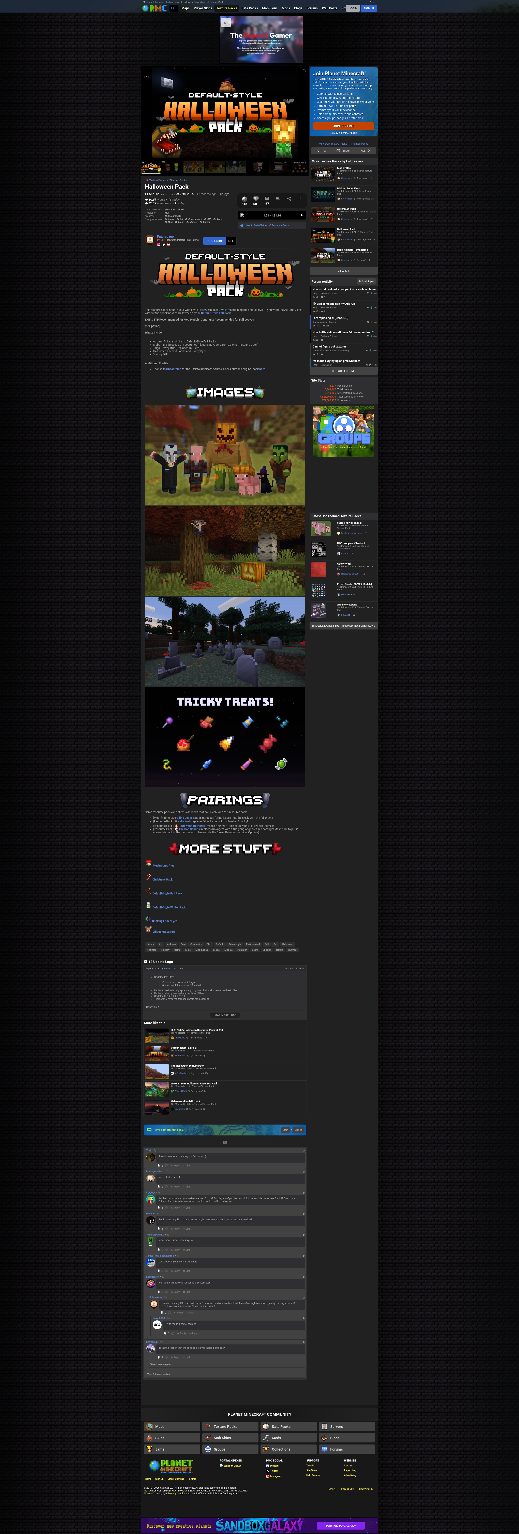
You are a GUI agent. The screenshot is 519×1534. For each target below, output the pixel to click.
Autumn (171, 944)
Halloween (287, 944)
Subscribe (215, 241)
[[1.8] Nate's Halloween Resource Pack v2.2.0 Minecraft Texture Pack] (157, 1036)
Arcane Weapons (347, 655)
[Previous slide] (149, 114)
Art (160, 944)
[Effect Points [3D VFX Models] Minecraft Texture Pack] (323, 642)
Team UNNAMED (155, 1234)
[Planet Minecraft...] (172, 8)
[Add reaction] (166, 1165)
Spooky (267, 950)
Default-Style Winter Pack (169, 907)
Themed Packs (178, 180)
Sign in (298, 1130)
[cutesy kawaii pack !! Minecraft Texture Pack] (323, 581)
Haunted (152, 950)
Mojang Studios (177, 1493)
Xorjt (148, 1150)
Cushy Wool (344, 614)
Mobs (216, 950)
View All (344, 322)
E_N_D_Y (150, 1192)
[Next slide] (301, 114)
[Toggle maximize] (304, 71)
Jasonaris (180, 1109)
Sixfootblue (173, 369)
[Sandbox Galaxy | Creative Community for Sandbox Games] (259, 1525)
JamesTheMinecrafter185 (160, 1255)
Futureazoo (165, 237)
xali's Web (184, 821)
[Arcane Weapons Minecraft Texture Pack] (323, 663)
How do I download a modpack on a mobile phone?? (344, 340)
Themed (292, 950)
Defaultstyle (234, 944)
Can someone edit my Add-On (336, 355)
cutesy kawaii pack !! (349, 574)
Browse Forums (344, 422)
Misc (188, 950)
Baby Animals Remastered (352, 301)
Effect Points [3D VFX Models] (354, 635)
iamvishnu (180, 1037)
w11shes (345, 645)
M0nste (150, 1213)
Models (228, 950)
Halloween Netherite (192, 825)
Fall (267, 944)
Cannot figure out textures (329, 397)
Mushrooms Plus (163, 865)
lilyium (344, 604)
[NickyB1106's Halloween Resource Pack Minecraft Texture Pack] (157, 1089)
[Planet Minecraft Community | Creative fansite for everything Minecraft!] (170, 1466)
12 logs (224, 194)
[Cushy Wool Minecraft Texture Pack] (323, 622)
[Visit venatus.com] (393, 56)
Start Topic (368, 332)
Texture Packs (157, 180)
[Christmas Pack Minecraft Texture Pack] (323, 267)
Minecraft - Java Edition (325, 402)
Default (220, 944)
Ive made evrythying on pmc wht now (336, 412)
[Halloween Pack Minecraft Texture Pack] (323, 287)
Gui (275, 944)
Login (354, 133)
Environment (253, 944)
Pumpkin (242, 950)
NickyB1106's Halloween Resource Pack (194, 1083)
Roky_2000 (159, 1318)
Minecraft (149, 1493)
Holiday (165, 950)
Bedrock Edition (329, 344)
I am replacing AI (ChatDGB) (331, 369)
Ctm (209, 944)
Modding (344, 402)
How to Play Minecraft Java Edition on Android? (343, 383)
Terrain (279, 950)
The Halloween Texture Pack (187, 1065)
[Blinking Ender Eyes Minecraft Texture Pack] (323, 247)
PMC (315, 416)
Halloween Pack (346, 280)
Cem (183, 944)
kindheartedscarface (351, 584)
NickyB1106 (181, 1091)
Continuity (196, 944)
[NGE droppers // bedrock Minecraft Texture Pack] (323, 601)
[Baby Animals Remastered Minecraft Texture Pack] (323, 308)
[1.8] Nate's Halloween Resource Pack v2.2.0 (197, 1030)
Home (149, 2)
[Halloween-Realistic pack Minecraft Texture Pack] (157, 1107)
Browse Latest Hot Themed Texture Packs (343, 677)
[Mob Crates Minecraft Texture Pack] (323, 226)
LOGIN (353, 8)
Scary (255, 950)
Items (177, 950)
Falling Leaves (184, 817)
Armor (150, 944)
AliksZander (181, 1073)
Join (285, 1130)
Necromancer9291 (350, 625)
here (262, 369)
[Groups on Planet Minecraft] (343, 507)
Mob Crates (344, 219)
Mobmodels (201, 950)
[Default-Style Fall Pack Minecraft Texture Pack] (157, 1053)
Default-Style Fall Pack (167, 893)
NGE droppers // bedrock (351, 594)
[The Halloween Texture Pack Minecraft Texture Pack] (157, 1071)
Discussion (326, 416)
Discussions (319, 373)
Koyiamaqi (152, 1342)
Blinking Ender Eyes (164, 921)
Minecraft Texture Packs (167, 2)
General (332, 373)
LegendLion (152, 1276)
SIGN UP (369, 8)
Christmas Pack (162, 879)
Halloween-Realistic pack (185, 1101)
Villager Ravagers (163, 931)
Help (315, 344)
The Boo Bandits (189, 829)
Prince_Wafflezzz (155, 1171)
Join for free (343, 126)
